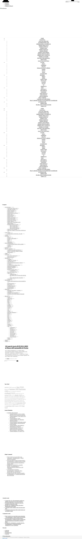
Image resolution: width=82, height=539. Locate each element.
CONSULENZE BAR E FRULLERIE (15, 244)
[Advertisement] (41, 188)
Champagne (12, 327)
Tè (43, 85)
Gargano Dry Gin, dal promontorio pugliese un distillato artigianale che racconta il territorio (14, 501)
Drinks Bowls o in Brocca (43, 44)
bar (20, 387)
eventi (13, 396)
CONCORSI (7, 232)
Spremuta (9, 320)
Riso (8, 315)
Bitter (8, 302)
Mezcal (8, 313)
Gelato (44, 66)
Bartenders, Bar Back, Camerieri (14, 290)
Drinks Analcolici (44, 45)
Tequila (8, 324)
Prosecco (12, 328)
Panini (43, 69)
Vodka (8, 337)
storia (16, 404)
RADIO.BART (10, 288)
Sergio (8, 358)
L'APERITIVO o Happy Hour (13, 265)
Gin (8, 309)
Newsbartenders (8, 532)
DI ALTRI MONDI (9, 243)
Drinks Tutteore (43, 56)
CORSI (6, 235)
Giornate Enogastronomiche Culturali (14, 262)
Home (42, 38)
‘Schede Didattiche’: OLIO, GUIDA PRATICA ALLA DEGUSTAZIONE (17, 414)
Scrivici (7, 4)
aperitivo (8, 387)
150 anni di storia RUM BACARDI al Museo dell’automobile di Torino (16, 347)
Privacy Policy (9, 6)
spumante (10, 404)
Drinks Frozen (44, 51)
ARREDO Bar (43, 103)
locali (10, 400)
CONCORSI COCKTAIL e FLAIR (14, 233)
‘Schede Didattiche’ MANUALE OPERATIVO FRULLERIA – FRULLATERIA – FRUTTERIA (17, 429)
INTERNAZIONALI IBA (43, 42)
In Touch (9, 263)
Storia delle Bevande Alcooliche (16, 277)
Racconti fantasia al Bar (12, 272)
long (14, 400)
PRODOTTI (7, 296)
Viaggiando (9, 278)
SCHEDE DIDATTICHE (12, 412)
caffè (19, 391)
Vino (42, 88)
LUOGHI (7, 254)
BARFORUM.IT (10, 283)
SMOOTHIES (44, 59)
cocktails (17, 393)
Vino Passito (43, 95)
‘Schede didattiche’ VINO (15, 418)
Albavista (7, 530)
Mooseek (7, 531)
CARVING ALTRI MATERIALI (43, 99)
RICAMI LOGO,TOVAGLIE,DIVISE (43, 104)
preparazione (16, 401)
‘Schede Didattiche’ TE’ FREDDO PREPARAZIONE (17, 420)
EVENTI (7, 247)
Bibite (43, 76)
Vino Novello (43, 93)
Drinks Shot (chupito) (43, 55)
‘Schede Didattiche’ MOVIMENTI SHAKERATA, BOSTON (17, 426)
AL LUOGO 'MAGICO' (12, 255)
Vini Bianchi (43, 90)
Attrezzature (42, 102)
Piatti (43, 71)
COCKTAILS (42, 39)
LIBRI (6, 253)
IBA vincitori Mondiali (43, 58)
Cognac (9, 304)
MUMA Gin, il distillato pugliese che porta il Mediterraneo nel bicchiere (14, 506)
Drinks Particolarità (44, 54)
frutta (19, 396)
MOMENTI (7, 258)
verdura (21, 404)
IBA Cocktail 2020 (14, 226)
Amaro (8, 297)
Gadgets (9, 245)
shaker (6, 404)
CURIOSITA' (13, 270)
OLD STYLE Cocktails (43, 61)
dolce (12, 395)
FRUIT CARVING (42, 97)
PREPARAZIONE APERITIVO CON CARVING (13, 525)
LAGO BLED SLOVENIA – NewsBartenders (13, 470)
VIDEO (6, 341)
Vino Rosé (12, 335)
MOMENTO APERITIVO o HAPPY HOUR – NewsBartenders (15, 465)
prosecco (22, 401)
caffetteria (14, 391)
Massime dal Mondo (11, 266)
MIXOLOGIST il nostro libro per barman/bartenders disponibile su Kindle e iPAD (16, 462)
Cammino (9, 259)
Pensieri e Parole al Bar (12, 269)
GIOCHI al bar (10, 261)
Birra (43, 78)
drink (18, 395)
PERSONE (7, 289)
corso (22, 393)
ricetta (8, 403)
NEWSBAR (7, 280)
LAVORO (9, 291)
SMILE (6, 340)
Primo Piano (9, 284)
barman (14, 389)
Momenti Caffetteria (11, 267)
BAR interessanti (10, 256)
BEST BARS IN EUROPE (15, 459)
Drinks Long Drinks (43, 52)
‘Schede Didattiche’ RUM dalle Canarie (18, 422)
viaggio (18, 406)
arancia (14, 387)
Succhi (43, 83)
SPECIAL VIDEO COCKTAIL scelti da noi (16, 230)
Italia (20, 399)
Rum (8, 317)
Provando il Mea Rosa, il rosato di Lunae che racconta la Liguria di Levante (14, 503)
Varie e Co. (43, 106)
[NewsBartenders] (3, 8)
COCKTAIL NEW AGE (43, 41)
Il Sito (7, 3)
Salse (43, 72)
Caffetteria (43, 79)
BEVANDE (42, 75)
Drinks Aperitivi (43, 47)
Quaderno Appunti (11, 285)
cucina (8, 395)
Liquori (44, 82)
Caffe (8, 303)
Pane (8, 314)
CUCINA (42, 62)
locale (6, 400)
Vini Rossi (43, 92)
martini (18, 400)
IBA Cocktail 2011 (14, 225)
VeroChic (7, 533)
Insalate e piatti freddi (43, 68)
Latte (8, 310)
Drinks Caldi (43, 48)
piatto (11, 401)
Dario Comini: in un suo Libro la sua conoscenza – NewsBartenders (14, 457)
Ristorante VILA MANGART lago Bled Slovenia (14, 471)
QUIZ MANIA (10, 287)
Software (9, 246)
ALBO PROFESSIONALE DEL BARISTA (16, 281)
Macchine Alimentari (11, 312)
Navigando (9, 268)
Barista (7, 389)
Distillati (43, 80)
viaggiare (10, 406)
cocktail (10, 393)
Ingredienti (15, 399)
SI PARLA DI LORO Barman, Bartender (15, 293)
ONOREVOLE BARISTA (12, 292)
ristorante (21, 403)
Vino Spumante (43, 96)
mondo (7, 401)
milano (22, 400)
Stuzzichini (43, 73)
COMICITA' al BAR (11, 260)
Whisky (9, 339)
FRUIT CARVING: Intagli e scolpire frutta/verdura (43, 100)
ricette (14, 403)
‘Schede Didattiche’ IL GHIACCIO (17, 431)
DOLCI (43, 63)
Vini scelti (43, 89)
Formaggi (43, 65)
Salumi (8, 319)
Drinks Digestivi (43, 49)
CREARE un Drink (11, 209)
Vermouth (44, 86)
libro (24, 399)
